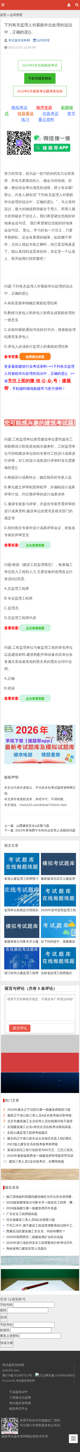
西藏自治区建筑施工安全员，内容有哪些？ (35, 1231)
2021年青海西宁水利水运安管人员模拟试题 (39, 830)
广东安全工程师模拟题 (21, 1214)
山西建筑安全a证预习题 (26, 825)
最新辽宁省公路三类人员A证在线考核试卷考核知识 (42, 1115)
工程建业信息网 (20, 1397)
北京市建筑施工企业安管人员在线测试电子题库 (40, 1121)
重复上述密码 (9, 1335)
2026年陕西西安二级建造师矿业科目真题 (34, 1237)
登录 (3, 1299)
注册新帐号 (17, 1299)
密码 (3, 1310)
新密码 (4, 1330)
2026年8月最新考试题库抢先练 (40, 91)
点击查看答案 (35, 545)
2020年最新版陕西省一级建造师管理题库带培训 (40, 1155)
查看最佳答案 (35, 357)
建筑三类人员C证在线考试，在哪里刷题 (36, 1161)
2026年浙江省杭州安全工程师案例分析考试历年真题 (42, 1242)
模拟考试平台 (18, 1408)
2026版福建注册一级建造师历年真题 (31, 1208)
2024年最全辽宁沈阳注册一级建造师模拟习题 (38, 1109)
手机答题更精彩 (40, 78)
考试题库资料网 (19, 40)
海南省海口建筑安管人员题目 (26, 1248)
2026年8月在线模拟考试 (40, 65)
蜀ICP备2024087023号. (17, 1375)
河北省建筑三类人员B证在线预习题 (30, 1219)
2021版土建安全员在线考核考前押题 (32, 1144)
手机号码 (6, 1304)
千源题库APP (18, 1392)
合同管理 (16, 15)
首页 (3, 15)
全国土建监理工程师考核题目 (27, 1132)
